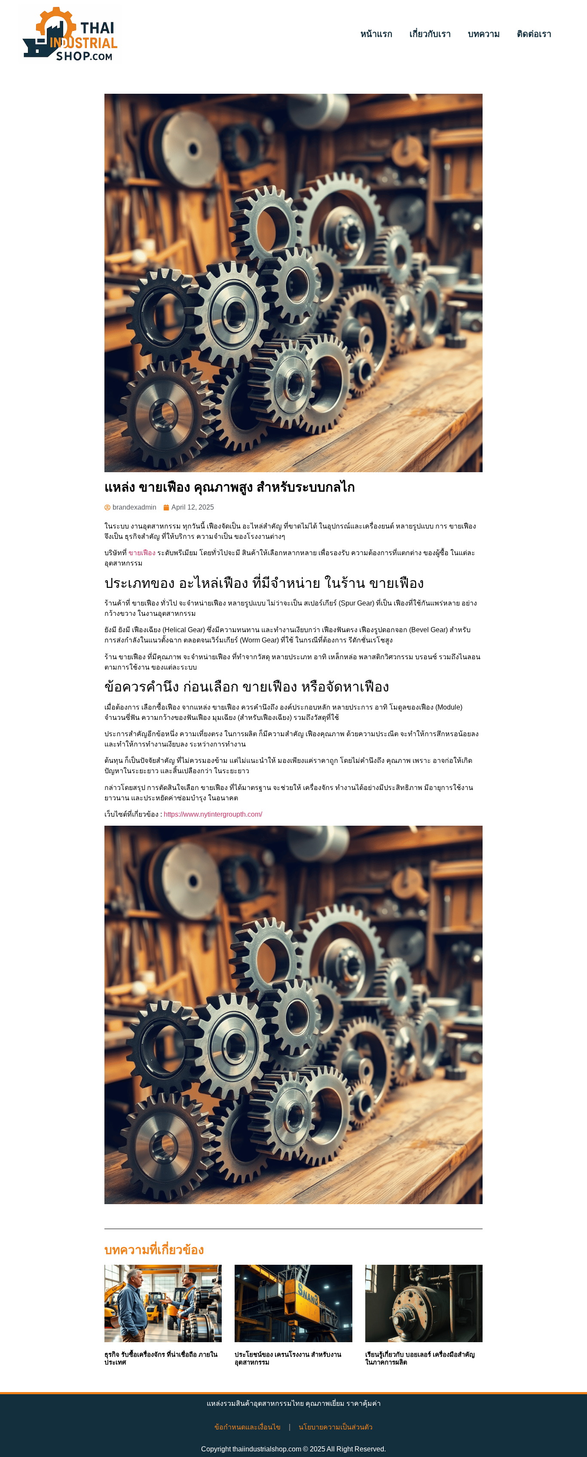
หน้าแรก (376, 34)
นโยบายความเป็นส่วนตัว (336, 1427)
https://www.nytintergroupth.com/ (213, 814)
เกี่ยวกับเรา (430, 34)
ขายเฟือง (142, 552)
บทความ (484, 34)
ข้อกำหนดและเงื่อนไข (247, 1427)
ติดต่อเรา (534, 34)
